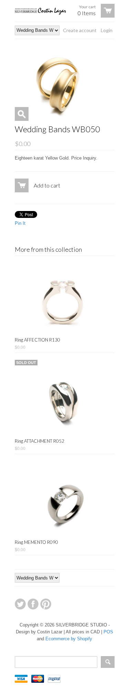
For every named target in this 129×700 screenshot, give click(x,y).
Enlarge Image (22, 114)
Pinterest (45, 604)
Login (106, 30)
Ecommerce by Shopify (68, 638)
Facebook (33, 604)
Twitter (20, 604)
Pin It (20, 223)
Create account (80, 30)
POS (108, 631)
